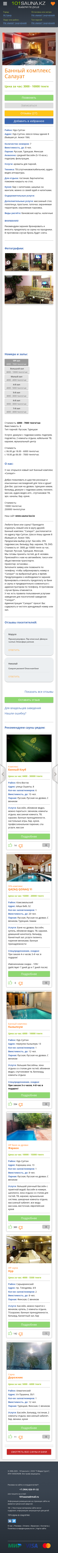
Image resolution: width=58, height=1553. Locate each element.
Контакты (45, 1526)
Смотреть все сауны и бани (29, 1452)
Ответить (13, 650)
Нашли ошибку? (15, 713)
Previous (7, 261)
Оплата (26, 1526)
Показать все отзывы (39, 691)
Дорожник (15, 1377)
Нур (10, 1271)
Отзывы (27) (29, 113)
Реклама (17, 1526)
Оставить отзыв (29, 699)
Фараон (13, 1148)
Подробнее (29, 836)
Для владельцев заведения (23, 708)
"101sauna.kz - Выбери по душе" (29, 5)
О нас (10, 1526)
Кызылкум (15, 1027)
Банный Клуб (17, 769)
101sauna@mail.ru (29, 1496)
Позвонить (29, 97)
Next (48, 261)
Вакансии (35, 1526)
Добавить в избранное (29, 121)
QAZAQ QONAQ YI (20, 889)
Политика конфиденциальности (21, 1528)
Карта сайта (41, 1528)
